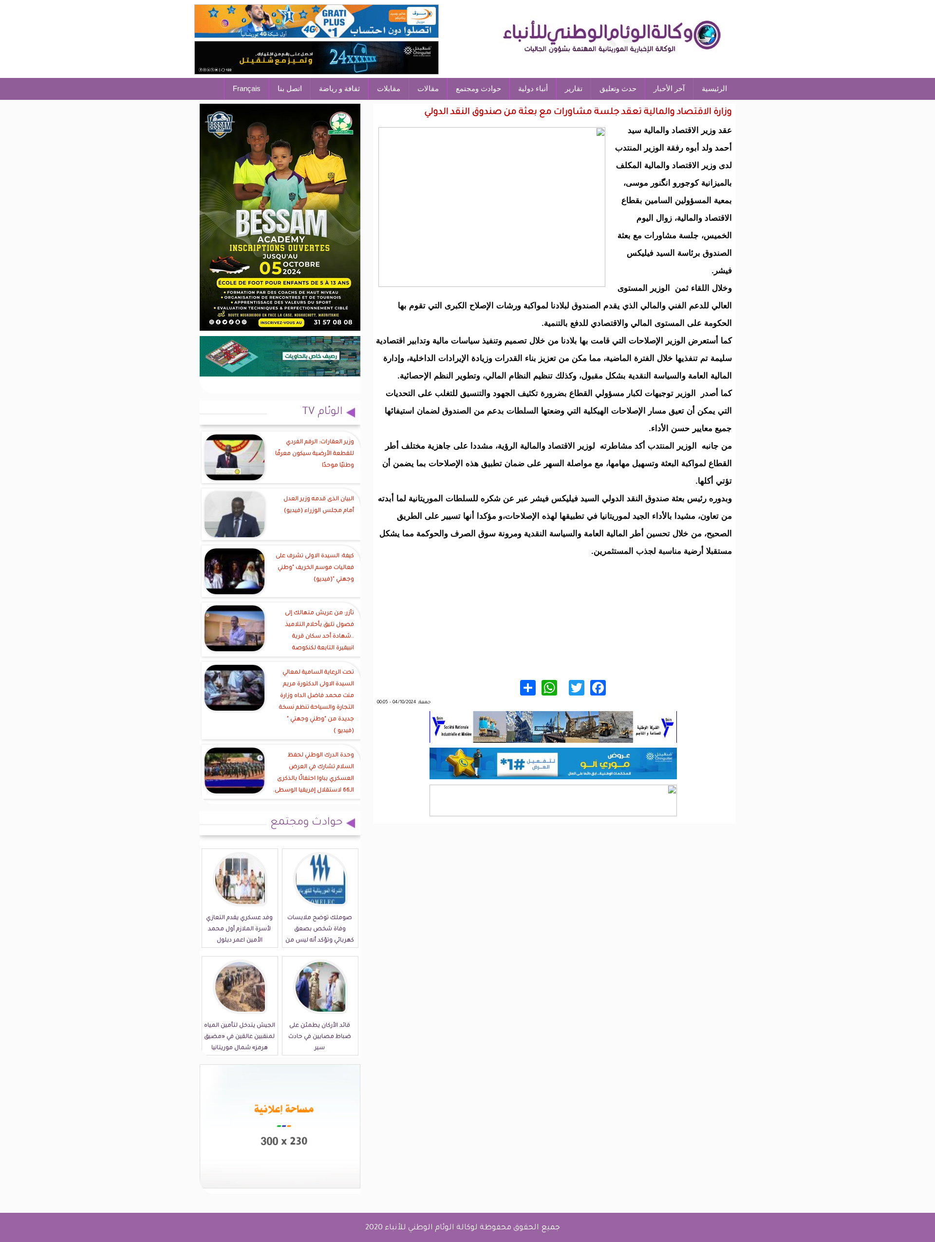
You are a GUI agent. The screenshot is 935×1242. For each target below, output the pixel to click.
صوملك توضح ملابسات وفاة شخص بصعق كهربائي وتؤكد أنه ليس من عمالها (319, 935)
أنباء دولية (533, 88)
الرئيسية (714, 88)
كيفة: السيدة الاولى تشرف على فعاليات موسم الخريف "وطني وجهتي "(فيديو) (315, 568)
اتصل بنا (290, 88)
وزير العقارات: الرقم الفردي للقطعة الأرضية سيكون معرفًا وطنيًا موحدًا (314, 454)
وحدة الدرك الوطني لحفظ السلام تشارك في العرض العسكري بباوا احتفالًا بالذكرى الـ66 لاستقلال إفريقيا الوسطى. (313, 773)
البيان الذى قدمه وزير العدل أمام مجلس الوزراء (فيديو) (318, 505)
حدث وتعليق (617, 88)
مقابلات (388, 88)
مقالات (428, 88)
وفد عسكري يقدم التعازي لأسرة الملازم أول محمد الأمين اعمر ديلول (239, 929)
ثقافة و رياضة (339, 88)
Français (247, 88)
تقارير (573, 88)
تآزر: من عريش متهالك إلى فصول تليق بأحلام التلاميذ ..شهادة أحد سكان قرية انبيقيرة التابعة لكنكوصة (319, 631)
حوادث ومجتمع (478, 88)
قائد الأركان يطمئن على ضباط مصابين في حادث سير (319, 1037)
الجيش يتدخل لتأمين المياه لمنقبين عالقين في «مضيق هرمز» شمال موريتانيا (239, 1037)
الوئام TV (322, 412)
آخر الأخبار (669, 88)
